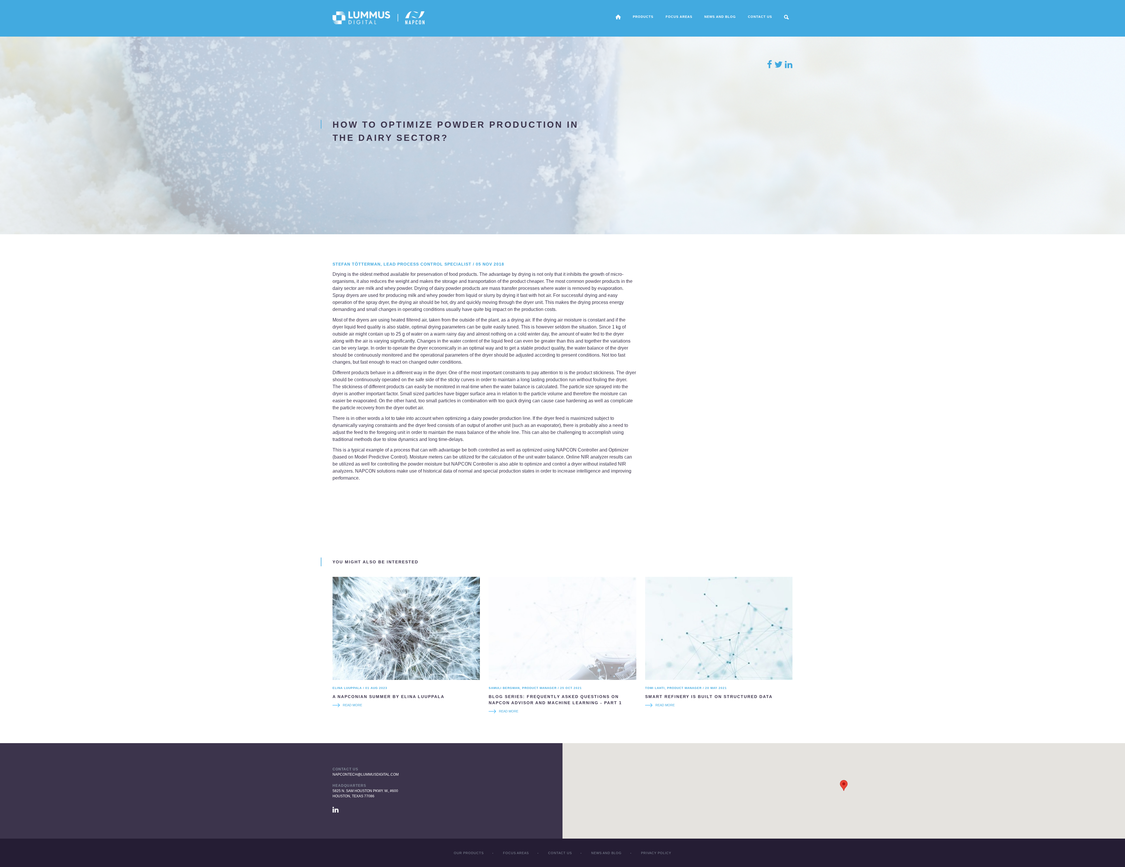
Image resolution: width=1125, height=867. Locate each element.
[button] (844, 785)
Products (643, 16)
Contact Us (760, 16)
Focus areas (679, 16)
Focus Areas (516, 853)
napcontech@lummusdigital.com (366, 774)
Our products (469, 853)
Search (786, 17)
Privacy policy (656, 853)
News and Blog (720, 16)
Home (618, 17)
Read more (352, 705)
